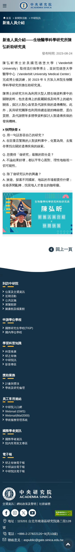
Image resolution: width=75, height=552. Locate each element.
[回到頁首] (68, 544)
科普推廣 (10, 351)
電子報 (7, 454)
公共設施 (10, 300)
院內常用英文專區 (16, 443)
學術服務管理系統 (16, 419)
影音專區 (10, 364)
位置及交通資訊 (15, 291)
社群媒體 (44, 503)
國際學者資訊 (12, 430)
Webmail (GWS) (15, 411)
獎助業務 (9, 375)
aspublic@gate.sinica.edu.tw (43, 540)
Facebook (6, 513)
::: (1, 275)
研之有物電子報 (15, 462)
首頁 (8, 18)
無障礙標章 (63, 513)
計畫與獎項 (12, 383)
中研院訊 (10, 360)
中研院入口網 (13, 407)
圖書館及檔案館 (15, 308)
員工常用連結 (12, 399)
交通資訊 (8, 503)
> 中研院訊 (35, 18)
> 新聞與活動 (20, 18)
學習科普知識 (12, 343)
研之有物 (10, 355)
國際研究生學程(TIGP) (19, 328)
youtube (33, 513)
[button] (5, 6)
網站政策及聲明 (26, 503)
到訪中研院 (10, 283)
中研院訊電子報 (15, 471)
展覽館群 (10, 304)
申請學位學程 (12, 319)
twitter (15, 513)
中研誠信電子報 (15, 466)
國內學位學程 (13, 332)
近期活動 (10, 296)
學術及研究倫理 (15, 387)
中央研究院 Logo (35, 5)
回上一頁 (64, 249)
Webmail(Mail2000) (17, 415)
